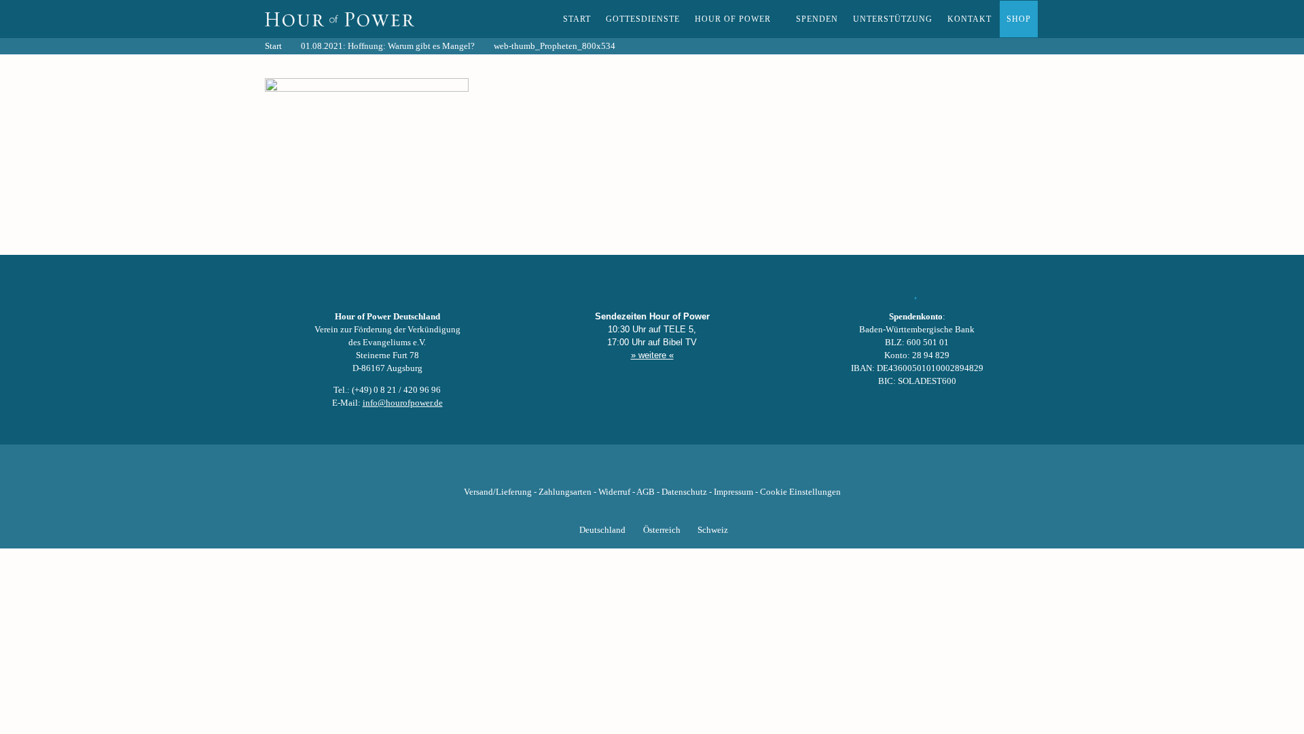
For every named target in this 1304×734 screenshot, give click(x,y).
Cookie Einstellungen (800, 492)
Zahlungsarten (565, 492)
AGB (645, 492)
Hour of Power (733, 19)
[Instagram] (652, 471)
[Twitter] (606, 471)
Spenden (817, 19)
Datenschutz (684, 492)
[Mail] (721, 471)
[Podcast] (698, 471)
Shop (1019, 19)
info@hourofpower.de (403, 403)
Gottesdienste (643, 19)
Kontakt (969, 19)
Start (577, 19)
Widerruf (614, 492)
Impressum (733, 492)
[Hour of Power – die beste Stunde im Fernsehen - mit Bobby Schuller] (339, 19)
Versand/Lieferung (498, 492)
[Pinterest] (675, 471)
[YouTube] (629, 471)
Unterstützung (892, 19)
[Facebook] (583, 471)
